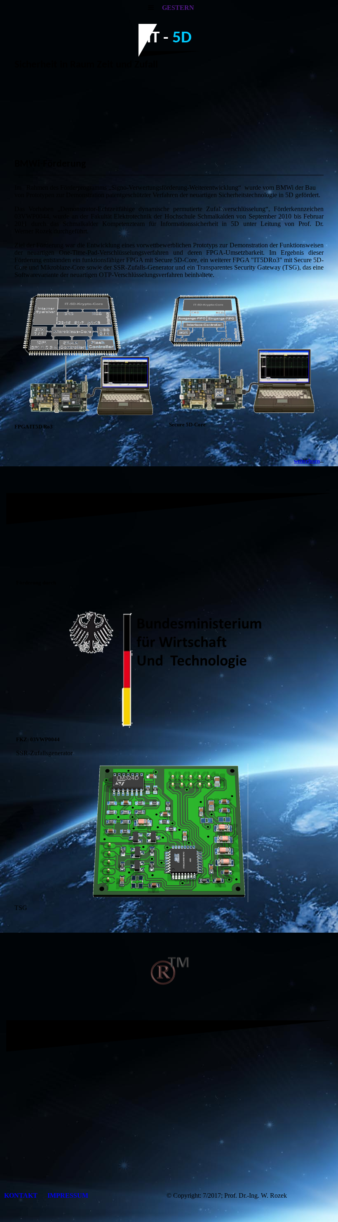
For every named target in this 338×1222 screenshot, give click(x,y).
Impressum (67, 1195)
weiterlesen (307, 461)
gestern (178, 7)
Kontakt (21, 1195)
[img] (169, 115)
